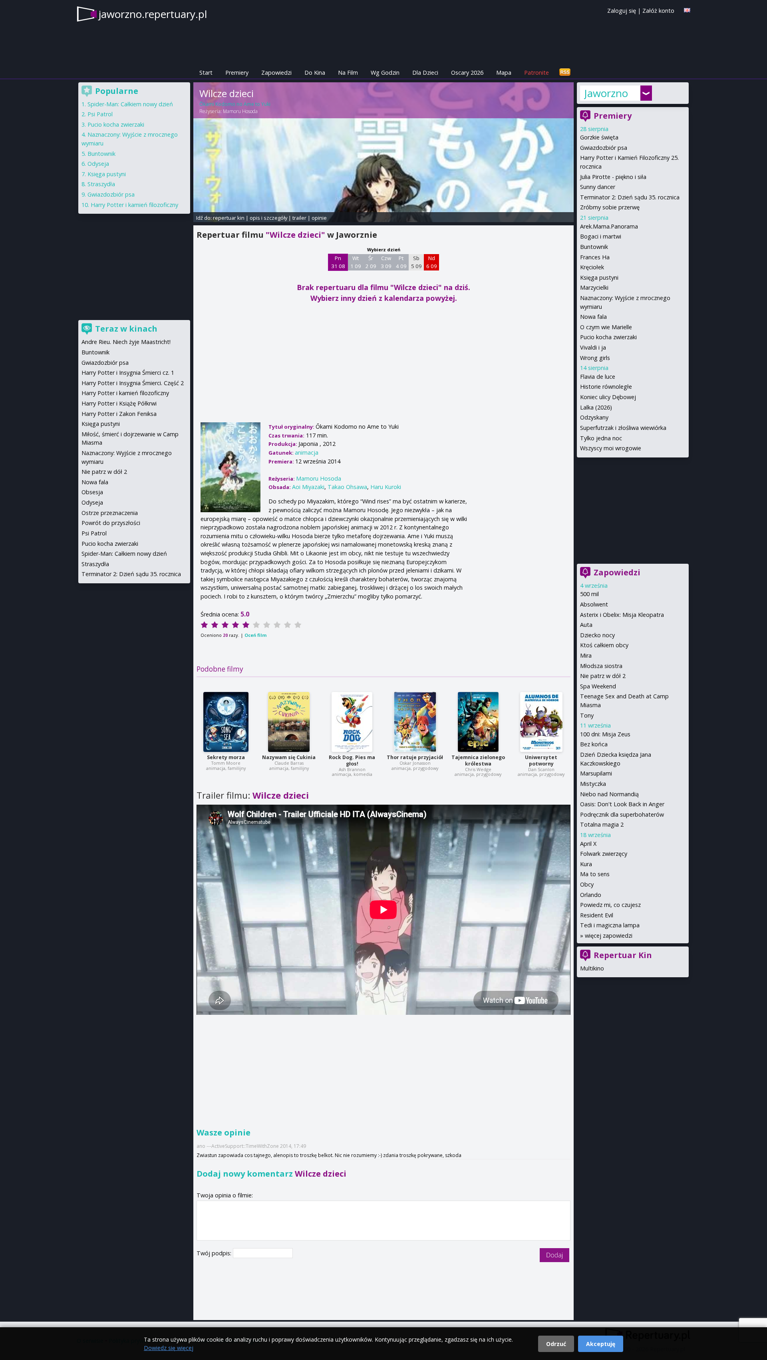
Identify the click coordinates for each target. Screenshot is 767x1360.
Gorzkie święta (599, 137)
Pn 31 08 (338, 262)
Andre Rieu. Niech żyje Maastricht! (126, 342)
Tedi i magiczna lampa (610, 925)
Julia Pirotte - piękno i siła (613, 177)
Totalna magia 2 (602, 824)
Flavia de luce (597, 376)
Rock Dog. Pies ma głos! (352, 760)
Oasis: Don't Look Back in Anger (622, 804)
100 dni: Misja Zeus (605, 734)
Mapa (503, 72)
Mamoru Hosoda (240, 111)
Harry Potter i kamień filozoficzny (134, 205)
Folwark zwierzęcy (603, 853)
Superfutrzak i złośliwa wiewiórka (623, 427)
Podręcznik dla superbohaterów (622, 814)
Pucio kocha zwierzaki (608, 337)
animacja (306, 452)
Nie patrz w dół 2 (603, 676)
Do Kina (314, 72)
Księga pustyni (599, 277)
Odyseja (98, 163)
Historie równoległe (606, 386)
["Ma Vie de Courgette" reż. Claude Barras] (289, 722)
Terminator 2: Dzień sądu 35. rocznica (630, 197)
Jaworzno (606, 93)
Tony (587, 715)
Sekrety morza (226, 757)
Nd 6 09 (431, 262)
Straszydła (101, 184)
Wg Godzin (385, 72)
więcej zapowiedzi (608, 935)
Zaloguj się (621, 10)
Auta (586, 624)
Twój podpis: (215, 1253)
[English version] (687, 10)
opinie (319, 217)
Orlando (590, 895)
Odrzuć (556, 1344)
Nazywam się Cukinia (289, 757)
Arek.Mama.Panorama (609, 226)
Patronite (536, 72)
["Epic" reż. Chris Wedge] (478, 722)
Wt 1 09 (355, 262)
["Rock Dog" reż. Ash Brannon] (352, 722)
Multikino (592, 968)
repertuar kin (228, 217)
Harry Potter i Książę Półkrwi (119, 403)
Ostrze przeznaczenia (109, 513)
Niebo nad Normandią (609, 794)
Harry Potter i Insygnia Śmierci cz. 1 (127, 372)
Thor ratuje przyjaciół (415, 757)
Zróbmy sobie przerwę (610, 207)
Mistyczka (593, 783)
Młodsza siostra (601, 666)
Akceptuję (600, 1344)
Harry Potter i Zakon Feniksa (119, 414)
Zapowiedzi (276, 72)
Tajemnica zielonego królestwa (478, 760)
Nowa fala (593, 316)
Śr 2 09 (371, 262)
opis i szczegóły (268, 217)
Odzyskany (594, 417)
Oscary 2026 (467, 72)
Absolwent (594, 604)
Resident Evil (596, 915)
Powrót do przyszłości (110, 523)
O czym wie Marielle (606, 327)
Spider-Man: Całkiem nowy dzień (130, 104)
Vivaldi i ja (593, 347)
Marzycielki (594, 287)
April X (588, 843)
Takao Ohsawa (347, 487)
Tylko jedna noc (601, 438)
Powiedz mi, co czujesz (610, 905)
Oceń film (255, 635)
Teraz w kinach (126, 328)
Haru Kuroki (385, 487)
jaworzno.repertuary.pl (153, 14)
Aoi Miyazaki (308, 487)
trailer (299, 217)
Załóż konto (658, 10)
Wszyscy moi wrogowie (610, 448)
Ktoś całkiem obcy (604, 645)
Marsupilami (596, 773)
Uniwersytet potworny (541, 760)
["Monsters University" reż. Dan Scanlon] (541, 722)
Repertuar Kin (623, 955)
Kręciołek (592, 267)
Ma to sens (595, 874)
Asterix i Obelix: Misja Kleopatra (622, 614)
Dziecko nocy (597, 635)
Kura (586, 864)
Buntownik (594, 247)
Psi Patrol (100, 114)
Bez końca (594, 744)
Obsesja (92, 492)
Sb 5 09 (416, 262)
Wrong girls (595, 358)
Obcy (587, 884)
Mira (586, 655)
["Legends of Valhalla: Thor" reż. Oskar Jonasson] (415, 722)
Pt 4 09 (401, 262)
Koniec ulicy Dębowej (608, 397)
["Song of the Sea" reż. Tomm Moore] (225, 722)
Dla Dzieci (425, 72)
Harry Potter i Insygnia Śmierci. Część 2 (132, 383)
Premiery (236, 72)
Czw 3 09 (386, 262)
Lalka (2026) (596, 407)
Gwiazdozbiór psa (603, 147)
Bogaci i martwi (600, 236)
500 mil (589, 594)
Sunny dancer (597, 187)
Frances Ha (595, 257)
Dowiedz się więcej (168, 1348)
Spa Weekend (598, 686)
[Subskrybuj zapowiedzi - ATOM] (564, 72)
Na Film (348, 72)
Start (206, 72)
